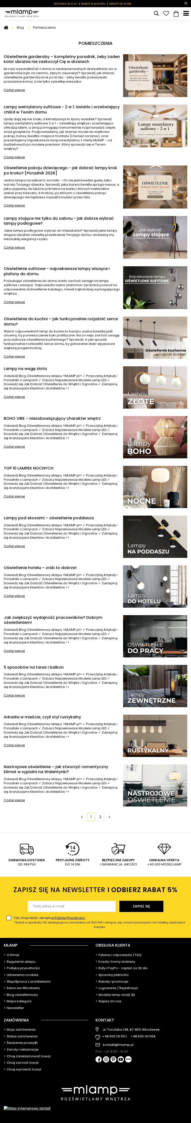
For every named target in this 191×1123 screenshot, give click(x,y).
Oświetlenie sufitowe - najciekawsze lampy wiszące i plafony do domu (57, 271)
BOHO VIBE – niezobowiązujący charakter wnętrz (52, 418)
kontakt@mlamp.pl (118, 1045)
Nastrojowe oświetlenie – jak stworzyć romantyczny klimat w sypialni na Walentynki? (56, 769)
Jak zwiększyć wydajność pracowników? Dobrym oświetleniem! (53, 620)
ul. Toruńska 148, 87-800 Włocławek (131, 1030)
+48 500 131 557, (114, 1036)
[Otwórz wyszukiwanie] (156, 13)
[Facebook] (99, 1060)
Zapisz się (141, 906)
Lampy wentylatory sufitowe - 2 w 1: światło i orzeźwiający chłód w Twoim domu (62, 110)
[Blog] (128, 1059)
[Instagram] (106, 1059)
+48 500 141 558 (143, 1036)
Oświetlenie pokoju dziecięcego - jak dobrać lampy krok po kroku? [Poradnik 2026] (60, 170)
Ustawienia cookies (22, 975)
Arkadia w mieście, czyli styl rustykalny (42, 717)
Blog (21, 27)
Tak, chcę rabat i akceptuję (99, 922)
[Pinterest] (113, 1060)
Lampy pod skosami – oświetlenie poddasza (49, 518)
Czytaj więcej (14, 90)
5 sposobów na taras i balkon (34, 667)
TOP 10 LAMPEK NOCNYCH (28, 468)
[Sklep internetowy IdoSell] (95, 1108)
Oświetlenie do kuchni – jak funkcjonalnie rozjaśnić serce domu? (61, 322)
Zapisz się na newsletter (95, 889)
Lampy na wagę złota (25, 369)
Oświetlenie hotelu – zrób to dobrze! (40, 568)
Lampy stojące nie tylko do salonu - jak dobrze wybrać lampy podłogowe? (59, 221)
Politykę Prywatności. (70, 918)
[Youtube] (121, 1059)
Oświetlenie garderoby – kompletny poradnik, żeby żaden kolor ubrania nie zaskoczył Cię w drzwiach (62, 59)
